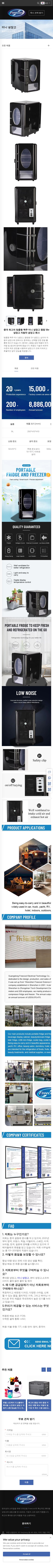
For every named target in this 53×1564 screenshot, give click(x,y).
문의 (26, 358)
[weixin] (49, 790)
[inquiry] (49, 772)
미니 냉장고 (23, 31)
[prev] (5, 321)
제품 (14, 31)
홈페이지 (5, 31)
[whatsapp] (49, 778)
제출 (26, 1482)
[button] (44, 1370)
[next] (46, 321)
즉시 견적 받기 (36, 13)
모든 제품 (6, 45)
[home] (17, 13)
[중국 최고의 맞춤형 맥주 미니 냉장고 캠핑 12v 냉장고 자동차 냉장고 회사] (11, 321)
